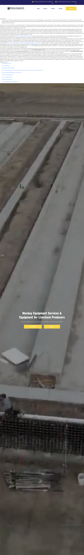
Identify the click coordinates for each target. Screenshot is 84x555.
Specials (60, 8)
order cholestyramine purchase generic (10, 81)
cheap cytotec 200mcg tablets (8, 68)
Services (45, 8)
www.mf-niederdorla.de (7, 77)
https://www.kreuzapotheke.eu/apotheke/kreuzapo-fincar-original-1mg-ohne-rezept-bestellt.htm (22, 70)
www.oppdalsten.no (6, 65)
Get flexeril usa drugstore (7, 79)
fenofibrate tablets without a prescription (23, 36)
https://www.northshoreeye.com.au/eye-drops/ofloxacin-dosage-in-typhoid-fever (24, 42)
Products (53, 8)
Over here (30, 45)
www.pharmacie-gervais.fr (7, 74)
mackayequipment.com (7, 63)
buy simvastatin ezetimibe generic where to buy (11, 72)
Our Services (33, 326)
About (38, 8)
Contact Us (71, 8)
